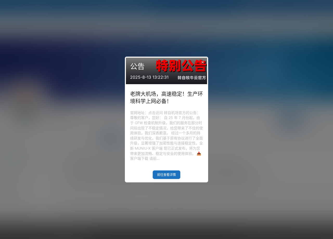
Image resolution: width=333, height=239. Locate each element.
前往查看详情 (166, 175)
